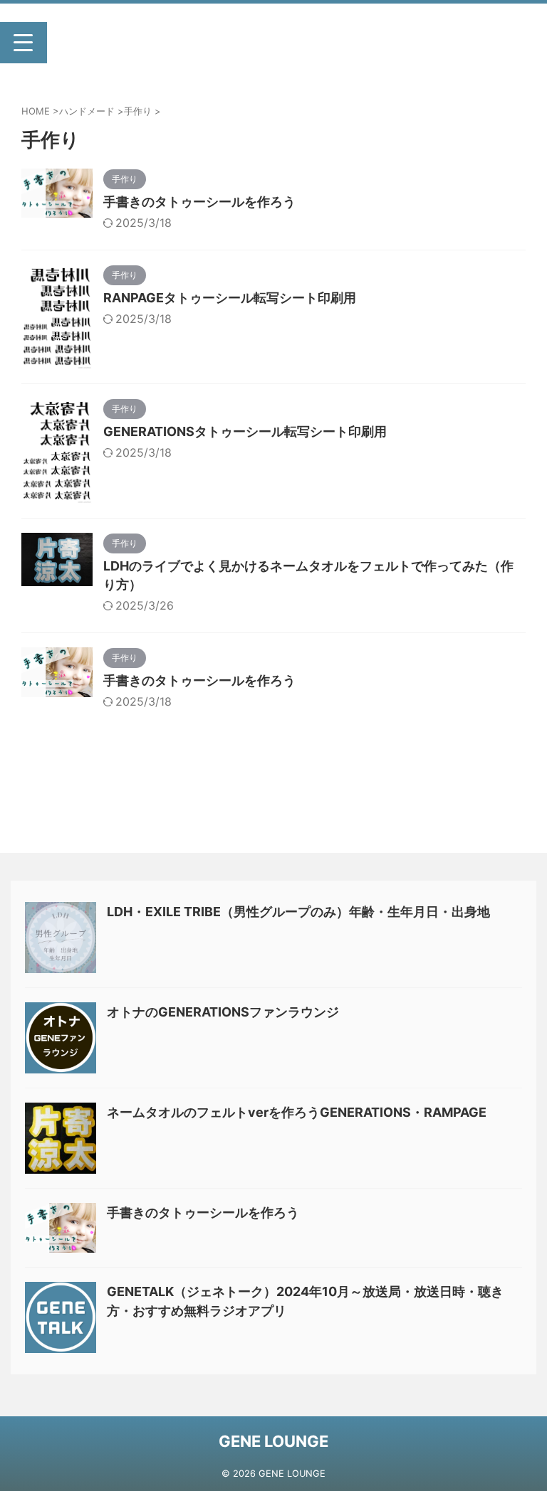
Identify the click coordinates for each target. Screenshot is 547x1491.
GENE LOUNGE (273, 1441)
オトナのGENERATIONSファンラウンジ (223, 1011)
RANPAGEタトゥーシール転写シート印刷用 (229, 297)
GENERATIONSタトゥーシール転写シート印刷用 (245, 431)
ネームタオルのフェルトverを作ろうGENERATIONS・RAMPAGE (296, 1112)
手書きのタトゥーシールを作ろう (199, 201)
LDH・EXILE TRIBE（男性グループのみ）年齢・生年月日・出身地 (298, 911)
